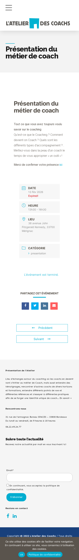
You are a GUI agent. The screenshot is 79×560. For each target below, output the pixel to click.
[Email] (54, 306)
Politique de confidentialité (45, 554)
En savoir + (66, 398)
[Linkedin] (44, 306)
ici (61, 164)
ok (21, 554)
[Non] (74, 548)
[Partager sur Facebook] (25, 306)
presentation (38, 253)
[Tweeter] (35, 306)
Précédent (45, 328)
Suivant (39, 339)
